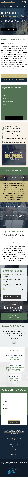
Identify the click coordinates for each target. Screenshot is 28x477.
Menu (24, 6)
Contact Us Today (14, 118)
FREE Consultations (22, 1)
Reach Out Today (14, 422)
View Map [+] (14, 449)
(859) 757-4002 (22, 3)
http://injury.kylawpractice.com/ (15, 438)
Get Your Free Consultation (12, 297)
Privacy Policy (14, 439)
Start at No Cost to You (9, 29)
